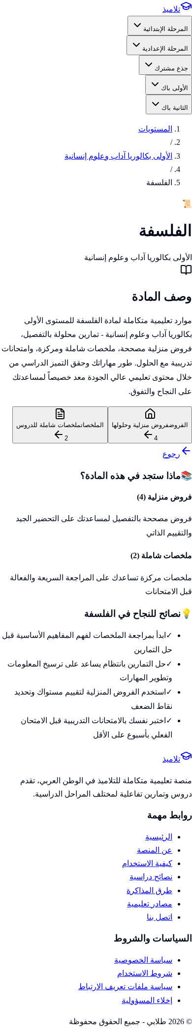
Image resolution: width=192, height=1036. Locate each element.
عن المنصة (154, 850)
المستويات (155, 129)
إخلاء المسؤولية (147, 1000)
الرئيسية (158, 837)
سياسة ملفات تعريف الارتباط (125, 986)
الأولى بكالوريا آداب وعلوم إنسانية (118, 156)
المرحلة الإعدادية (165, 48)
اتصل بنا (159, 917)
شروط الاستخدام (144, 973)
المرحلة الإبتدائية (165, 29)
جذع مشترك (171, 68)
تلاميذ (171, 9)
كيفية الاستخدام (147, 863)
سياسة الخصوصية (143, 960)
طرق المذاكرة (149, 890)
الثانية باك (174, 107)
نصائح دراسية (150, 876)
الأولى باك (174, 88)
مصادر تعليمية (149, 904)
